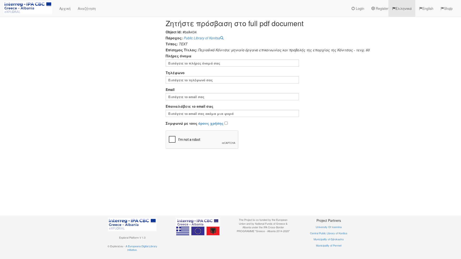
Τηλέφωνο (175, 72)
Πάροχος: (174, 37)
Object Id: (174, 31)
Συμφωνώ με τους (195, 123)
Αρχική (65, 8)
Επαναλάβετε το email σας (189, 106)
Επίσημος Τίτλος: (181, 49)
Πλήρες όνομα (178, 55)
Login (359, 8)
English (427, 8)
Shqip (448, 8)
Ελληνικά (403, 8)
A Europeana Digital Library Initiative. (141, 248)
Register (381, 8)
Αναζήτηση (87, 8)
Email (170, 89)
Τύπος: (172, 43)
